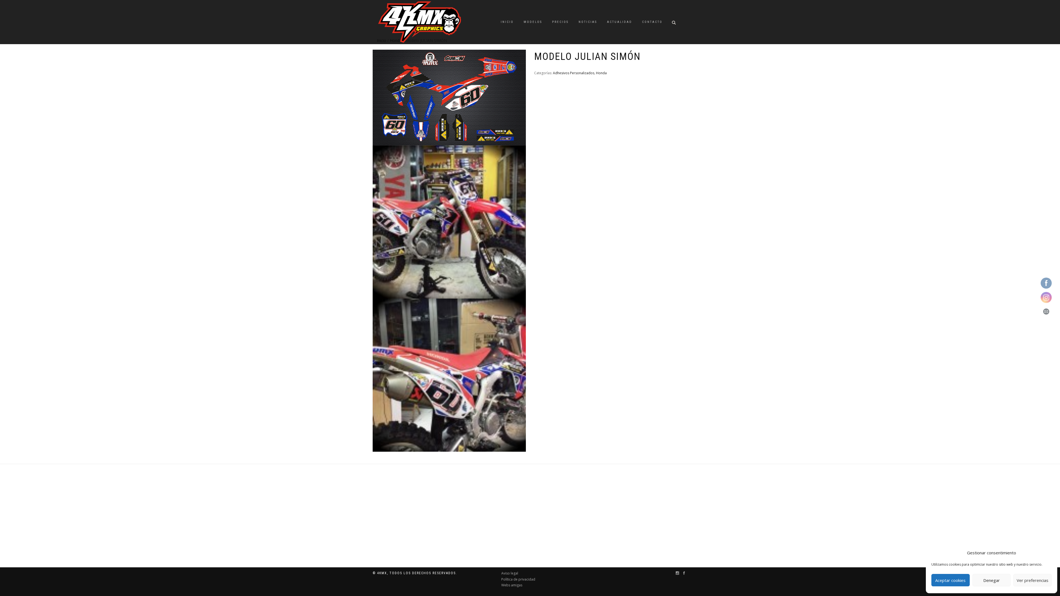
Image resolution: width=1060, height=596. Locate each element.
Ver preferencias (1032, 580)
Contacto (652, 22)
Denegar (991, 580)
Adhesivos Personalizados (573, 73)
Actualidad (619, 22)
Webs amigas (511, 585)
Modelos (533, 22)
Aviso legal (509, 573)
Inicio (507, 22)
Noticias (588, 22)
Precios (560, 22)
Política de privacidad (518, 579)
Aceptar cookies (950, 580)
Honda (601, 73)
